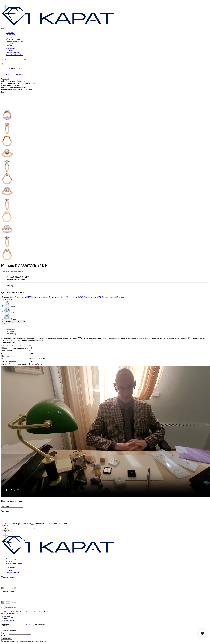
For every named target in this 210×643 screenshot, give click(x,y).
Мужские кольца (13, 39)
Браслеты (10, 33)
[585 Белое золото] (18, 297)
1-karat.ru (24, 624)
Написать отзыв (16, 272)
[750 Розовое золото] (106, 297)
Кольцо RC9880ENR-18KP (17, 74)
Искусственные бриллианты (16, 564)
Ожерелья (10, 44)
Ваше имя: (5, 506)
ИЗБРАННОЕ (7, 321)
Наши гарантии (12, 52)
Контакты (10, 50)
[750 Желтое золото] (69, 297)
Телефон (4, 636)
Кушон (13, 319)
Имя (2, 633)
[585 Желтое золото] (52, 297)
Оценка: (4, 526)
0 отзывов (5, 272)
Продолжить (6, 531)
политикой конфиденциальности (33, 641)
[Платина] (119, 297)
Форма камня (6, 299)
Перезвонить (6, 638)
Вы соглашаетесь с (25, 641)
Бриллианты (11, 35)
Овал (12, 306)
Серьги (9, 46)
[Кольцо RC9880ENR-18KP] (7, 108)
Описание (10, 332)
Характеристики (13, 329)
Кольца (9, 37)
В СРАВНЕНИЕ (19, 321)
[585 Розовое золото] (87, 297)
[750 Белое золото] (34, 297)
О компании (11, 48)
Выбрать (5, 324)
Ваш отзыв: (5, 511)
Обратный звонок (8, 620)
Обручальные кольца (14, 41)
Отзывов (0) (11, 334)
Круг (12, 312)
